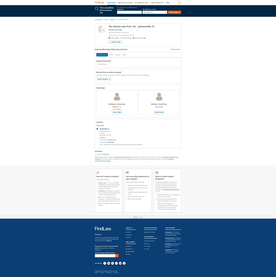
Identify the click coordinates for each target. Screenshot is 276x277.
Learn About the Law (149, 241)
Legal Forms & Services (149, 232)
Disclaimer (108, 272)
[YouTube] (108, 263)
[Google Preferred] (124, 263)
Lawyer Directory (98, 19)
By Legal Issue (129, 249)
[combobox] (129, 12)
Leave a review (159, 107)
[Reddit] (120, 263)
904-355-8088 (110, 142)
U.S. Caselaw (147, 246)
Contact (124, 55)
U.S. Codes (146, 249)
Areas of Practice (102, 55)
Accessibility (129, 234)
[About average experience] (145, 38)
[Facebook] (104, 263)
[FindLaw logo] (100, 2)
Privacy (102, 272)
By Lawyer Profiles (130, 251)
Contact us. (109, 240)
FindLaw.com (168, 232)
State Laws (146, 243)
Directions (102, 137)
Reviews (111, 55)
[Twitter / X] (112, 263)
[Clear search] (165, 12)
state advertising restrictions (122, 157)
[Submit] (117, 255)
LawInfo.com (168, 249)
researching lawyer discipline (171, 189)
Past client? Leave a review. (115, 29)
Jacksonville (112, 19)
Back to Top (138, 217)
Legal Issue (120, 9)
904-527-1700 (112, 140)
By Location (128, 246)
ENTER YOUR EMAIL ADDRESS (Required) (105, 252)
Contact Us (128, 237)
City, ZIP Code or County (149, 9)
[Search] (179, 2)
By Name (128, 254)
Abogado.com (168, 243)
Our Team (128, 232)
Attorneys (117, 55)
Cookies (116, 272)
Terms (96, 272)
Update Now (105, 154)
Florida (106, 19)
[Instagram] (116, 263)
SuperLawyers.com (170, 238)
